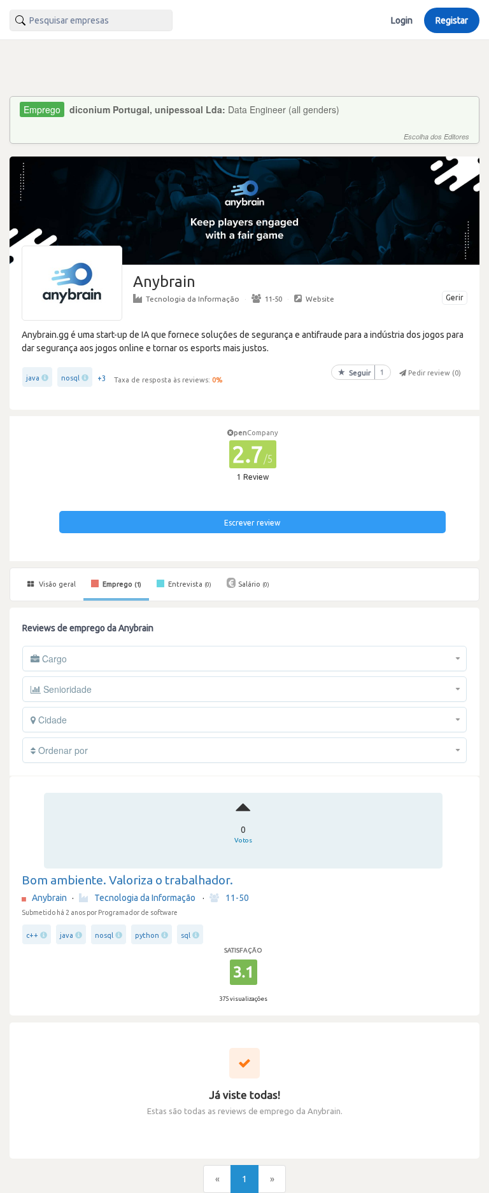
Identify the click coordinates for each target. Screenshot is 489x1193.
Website (320, 299)
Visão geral (56, 584)
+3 (101, 378)
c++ (32, 935)
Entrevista (188, 584)
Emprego (121, 584)
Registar (452, 20)
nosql (70, 378)
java (32, 378)
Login (402, 20)
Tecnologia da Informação (192, 299)
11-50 (273, 299)
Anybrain (49, 898)
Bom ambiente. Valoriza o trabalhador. (127, 880)
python (147, 935)
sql (185, 935)
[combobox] (91, 20)
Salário (253, 584)
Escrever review (252, 523)
